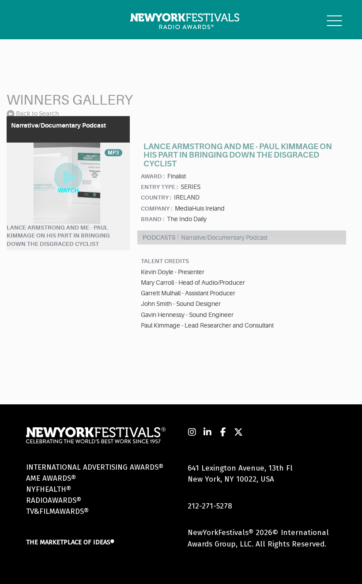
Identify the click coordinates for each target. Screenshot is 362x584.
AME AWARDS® (51, 478)
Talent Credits (165, 261)
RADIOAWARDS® (53, 500)
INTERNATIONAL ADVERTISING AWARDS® (94, 467)
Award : (153, 176)
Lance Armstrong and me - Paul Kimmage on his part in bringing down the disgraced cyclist (58, 235)
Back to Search (37, 113)
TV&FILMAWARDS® (57, 511)
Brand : (152, 219)
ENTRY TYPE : (159, 187)
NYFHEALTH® (48, 489)
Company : (156, 208)
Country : (156, 197)
